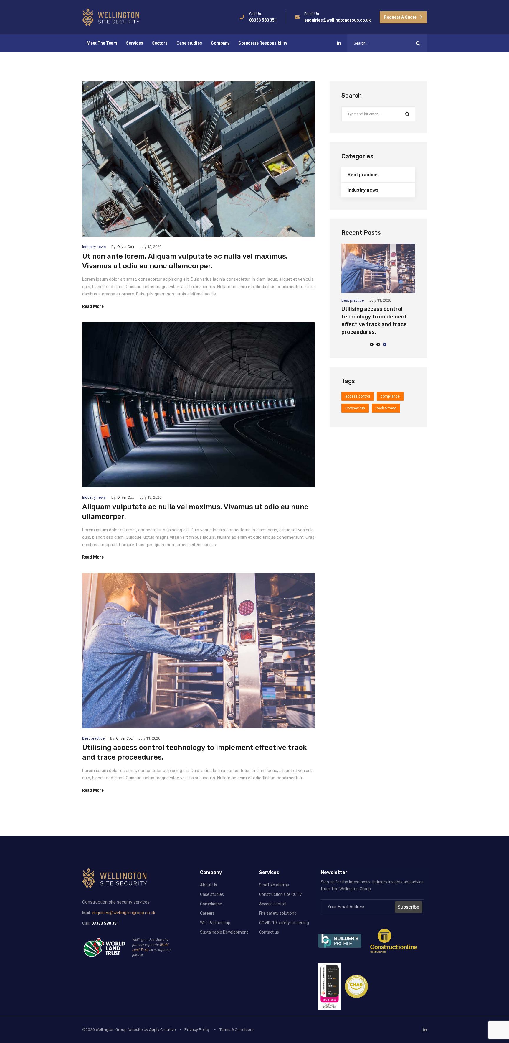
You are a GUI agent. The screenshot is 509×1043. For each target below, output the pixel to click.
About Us (208, 885)
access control (357, 396)
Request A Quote (400, 17)
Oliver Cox (125, 246)
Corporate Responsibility (262, 43)
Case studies (189, 43)
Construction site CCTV (280, 894)
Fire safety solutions (277, 913)
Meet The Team (102, 43)
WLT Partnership (215, 922)
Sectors (160, 43)
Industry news (94, 246)
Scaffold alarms (274, 885)
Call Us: (255, 14)
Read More (93, 306)
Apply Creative (162, 1029)
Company (220, 43)
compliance (390, 396)
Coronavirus (355, 408)
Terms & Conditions (236, 1029)
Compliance (211, 903)
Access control (272, 903)
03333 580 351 (263, 20)
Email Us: (312, 14)
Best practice (93, 738)
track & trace (386, 408)
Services (134, 43)
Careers (207, 913)
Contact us (269, 932)
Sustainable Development (224, 932)
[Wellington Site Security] (110, 17)
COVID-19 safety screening (284, 922)
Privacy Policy (197, 1029)
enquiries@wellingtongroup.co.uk (337, 20)
